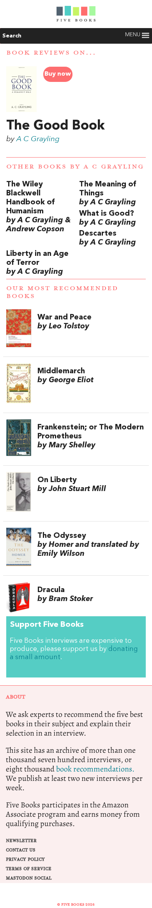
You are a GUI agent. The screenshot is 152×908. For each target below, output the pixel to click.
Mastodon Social (28, 878)
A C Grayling (38, 139)
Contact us (20, 850)
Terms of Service (28, 869)
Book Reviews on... (51, 52)
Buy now (57, 74)
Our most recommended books (62, 292)
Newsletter (21, 841)
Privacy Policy (25, 859)
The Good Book (55, 126)
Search (11, 36)
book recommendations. (95, 769)
